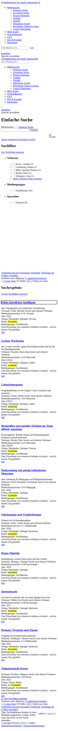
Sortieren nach (8, 278)
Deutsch (20, 202)
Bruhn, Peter (22, 173)
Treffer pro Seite (40, 281)
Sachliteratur (22, 190)
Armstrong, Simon (24, 167)
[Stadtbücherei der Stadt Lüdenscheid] (19, 2)
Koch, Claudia (23, 164)
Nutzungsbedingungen (34, 725)
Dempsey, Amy (23, 176)
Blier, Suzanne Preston (26, 170)
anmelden (5, 53)
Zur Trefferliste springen (12, 152)
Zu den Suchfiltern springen (14, 294)
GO (32, 47)
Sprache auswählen (10, 56)
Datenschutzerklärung (11, 725)
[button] (53, 135)
